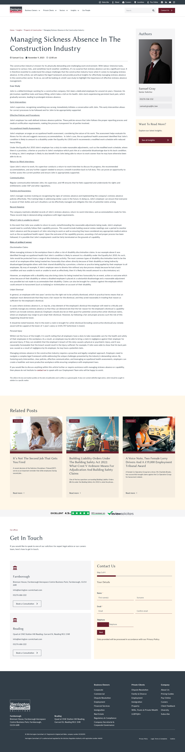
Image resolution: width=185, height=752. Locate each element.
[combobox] (138, 10)
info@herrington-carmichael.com (27, 590)
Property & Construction (33, 30)
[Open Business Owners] (39, 10)
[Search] (153, 10)
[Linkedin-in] (166, 2)
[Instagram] (174, 2)
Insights (19, 30)
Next (101, 632)
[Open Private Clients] (56, 10)
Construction (74, 421)
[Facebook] (162, 2)
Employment (18, 421)
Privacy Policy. (153, 639)
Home (12, 30)
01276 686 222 (19, 595)
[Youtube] (170, 2)
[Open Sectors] (67, 10)
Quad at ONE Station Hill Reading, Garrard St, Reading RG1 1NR (41, 634)
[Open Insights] (78, 10)
